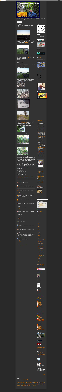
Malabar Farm (39, 177)
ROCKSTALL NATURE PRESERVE (40, 264)
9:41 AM (19, 226)
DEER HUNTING (23, 176)
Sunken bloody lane (24, 122)
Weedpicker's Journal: (40, 327)
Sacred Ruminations (40, 317)
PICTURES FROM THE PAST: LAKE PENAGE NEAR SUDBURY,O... (41, 250)
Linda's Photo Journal (40, 306)
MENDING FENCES (27, 176)
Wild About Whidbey (39, 328)
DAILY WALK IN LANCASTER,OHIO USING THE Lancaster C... (41, 242)
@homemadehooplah (29, 379)
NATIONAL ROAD (28, 384)
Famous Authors (24, 384)
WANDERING (36, 382)
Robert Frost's (26, 42)
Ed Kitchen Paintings (40, 301)
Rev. (29, 57)
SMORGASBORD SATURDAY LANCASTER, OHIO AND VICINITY (41, 243)
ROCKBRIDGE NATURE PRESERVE (40, 265)
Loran (18, 202)
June (38, 238)
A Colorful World (39, 290)
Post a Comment (19, 241)
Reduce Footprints (39, 316)
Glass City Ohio (39, 303)
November (39, 234)
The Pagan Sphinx (39, 325)
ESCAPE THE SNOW (36, 384)
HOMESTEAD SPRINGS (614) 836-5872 (41, 352)
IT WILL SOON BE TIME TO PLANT (24, 385)
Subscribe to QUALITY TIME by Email (40, 69)
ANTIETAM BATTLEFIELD (24, 177)
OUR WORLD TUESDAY (41, 384)
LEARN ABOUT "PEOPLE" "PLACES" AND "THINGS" (24, 382)
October (39, 235)
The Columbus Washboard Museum (41, 173)
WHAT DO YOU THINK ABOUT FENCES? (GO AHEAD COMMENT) (41, 239)
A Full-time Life (39, 291)
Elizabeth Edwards (20, 220)
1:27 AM (19, 192)
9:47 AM (19, 218)
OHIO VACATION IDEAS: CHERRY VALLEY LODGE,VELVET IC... (41, 256)
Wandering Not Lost (39, 186)
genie (18, 232)
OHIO (39, 382)
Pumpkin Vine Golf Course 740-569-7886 (41, 354)
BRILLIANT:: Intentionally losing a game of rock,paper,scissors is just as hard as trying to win (41, 132)
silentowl (38, 318)
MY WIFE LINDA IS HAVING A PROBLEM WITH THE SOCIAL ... (41, 244)
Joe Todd (41, 363)
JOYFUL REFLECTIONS (40, 304)
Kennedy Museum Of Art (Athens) (41, 176)
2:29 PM (19, 240)
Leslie (18, 189)
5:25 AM (19, 212)
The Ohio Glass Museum (40, 175)
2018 (38, 226)
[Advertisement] (39, 109)
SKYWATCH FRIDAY (40, 241)
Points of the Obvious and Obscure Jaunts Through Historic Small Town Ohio (41, 314)
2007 (38, 261)
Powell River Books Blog (40, 315)
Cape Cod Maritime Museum (40, 171)
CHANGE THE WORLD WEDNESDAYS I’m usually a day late (41, 248)
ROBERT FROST (30, 176)
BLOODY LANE (20, 177)
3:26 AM (19, 183)
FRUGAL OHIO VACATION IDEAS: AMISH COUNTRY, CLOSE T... (41, 246)
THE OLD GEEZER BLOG (40, 324)
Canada (19, 385)
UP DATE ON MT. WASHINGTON (33, 385)
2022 (38, 223)
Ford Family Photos (39, 302)
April (38, 258)
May (38, 257)
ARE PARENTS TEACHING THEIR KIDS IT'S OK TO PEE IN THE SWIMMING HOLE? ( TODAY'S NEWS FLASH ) (41, 144)
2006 (38, 262)
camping (19, 384)
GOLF (21, 384)
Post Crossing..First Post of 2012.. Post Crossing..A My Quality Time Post (41, 128)
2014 (38, 229)
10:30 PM (19, 204)
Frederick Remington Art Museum (40, 172)
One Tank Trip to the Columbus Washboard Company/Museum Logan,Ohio (41, 140)
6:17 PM (19, 208)
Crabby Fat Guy (39, 298)
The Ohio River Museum (40, 178)
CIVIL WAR (32, 384)
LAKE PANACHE (29, 385)
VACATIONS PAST (43, 382)
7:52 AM (19, 222)
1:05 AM (19, 187)
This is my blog (39, 326)
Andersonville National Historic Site (41, 182)
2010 (38, 232)
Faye (18, 228)
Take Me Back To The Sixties (39, 280)
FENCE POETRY (20, 176)
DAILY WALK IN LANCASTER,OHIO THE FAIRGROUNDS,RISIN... (41, 240)
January (39, 260)
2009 (38, 233)
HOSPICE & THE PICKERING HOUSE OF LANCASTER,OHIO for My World (41, 147)
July (38, 237)
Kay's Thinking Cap (39, 305)
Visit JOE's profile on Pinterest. (39, 120)
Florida (20, 385)
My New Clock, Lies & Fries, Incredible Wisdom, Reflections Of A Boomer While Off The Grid (41, 136)
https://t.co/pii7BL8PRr (25, 379)
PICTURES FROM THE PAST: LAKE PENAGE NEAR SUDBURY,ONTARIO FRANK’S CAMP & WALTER (41, 152)
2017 (38, 227)
